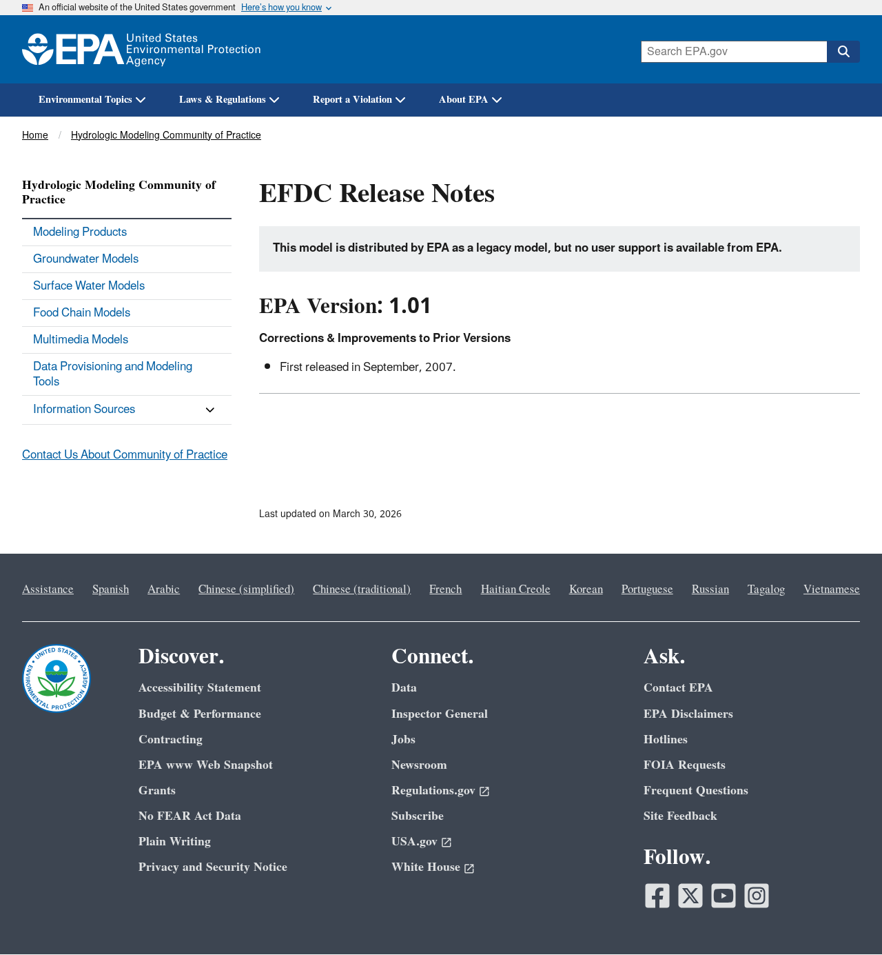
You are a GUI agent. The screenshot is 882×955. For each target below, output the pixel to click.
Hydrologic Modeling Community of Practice (166, 135)
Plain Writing (175, 841)
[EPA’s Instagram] (756, 895)
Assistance (48, 589)
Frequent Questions (696, 790)
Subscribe (417, 816)
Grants (157, 790)
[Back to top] (844, 917)
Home (35, 135)
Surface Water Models (89, 286)
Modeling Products (80, 232)
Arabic (163, 589)
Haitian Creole (516, 589)
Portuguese (647, 589)
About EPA (464, 99)
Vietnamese (831, 589)
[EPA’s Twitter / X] (690, 895)
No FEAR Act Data (190, 816)
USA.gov (414, 841)
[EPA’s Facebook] (657, 895)
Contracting (171, 739)
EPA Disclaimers (688, 714)
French (445, 589)
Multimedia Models (80, 340)
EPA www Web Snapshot (206, 765)
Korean (586, 589)
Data (404, 688)
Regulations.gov (433, 790)
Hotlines (666, 739)
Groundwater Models (86, 259)
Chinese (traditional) (362, 589)
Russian (710, 589)
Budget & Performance (200, 714)
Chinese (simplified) (246, 589)
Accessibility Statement (200, 688)
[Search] (843, 52)
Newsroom (419, 765)
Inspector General (439, 714)
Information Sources (84, 409)
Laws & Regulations (222, 99)
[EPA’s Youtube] (723, 895)
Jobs (403, 739)
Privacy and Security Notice (213, 867)
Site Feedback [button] (680, 816)
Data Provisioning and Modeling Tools (112, 374)
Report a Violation (352, 99)
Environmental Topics (85, 99)
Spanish (110, 589)
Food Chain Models (81, 313)
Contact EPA (678, 688)
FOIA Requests (685, 765)
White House (425, 867)
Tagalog (766, 589)
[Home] (141, 49)
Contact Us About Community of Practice (124, 455)
